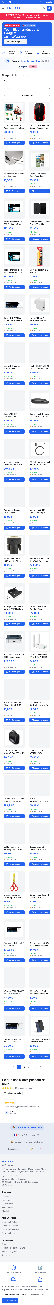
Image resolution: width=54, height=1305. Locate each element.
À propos (6, 1255)
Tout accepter (10, 1300)
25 (34, 1067)
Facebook (9, 1185)
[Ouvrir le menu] (3, 8)
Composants (7, 1203)
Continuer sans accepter (15, 1295)
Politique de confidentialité (13, 1248)
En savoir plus (43, 1289)
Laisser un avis (14, 1093)
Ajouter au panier (15, 143)
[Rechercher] (43, 8)
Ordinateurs (7, 1196)
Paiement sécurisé (10, 1226)
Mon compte (47, 2)
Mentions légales (9, 1251)
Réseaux (6, 1200)
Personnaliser (37, 1295)
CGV (4, 1244)
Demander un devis (10, 1229)
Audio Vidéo (7, 1207)
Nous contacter (8, 1233)
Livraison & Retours (10, 1222)
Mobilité (5, 1211)
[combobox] (27, 81)
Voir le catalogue (14, 42)
